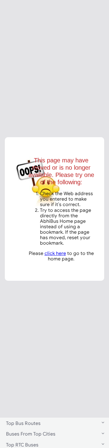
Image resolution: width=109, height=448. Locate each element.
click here (55, 253)
